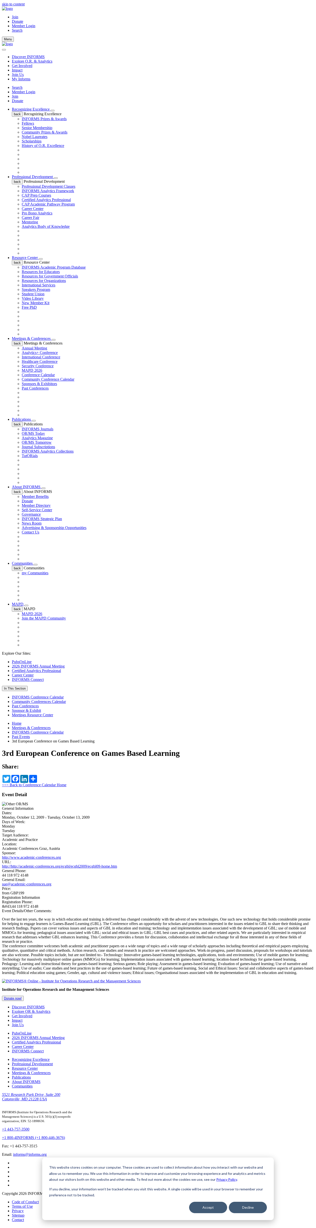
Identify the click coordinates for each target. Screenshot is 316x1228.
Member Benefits (35, 496)
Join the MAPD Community (44, 618)
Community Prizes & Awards (44, 132)
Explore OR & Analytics (31, 1011)
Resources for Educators (41, 272)
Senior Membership (37, 128)
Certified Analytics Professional (46, 200)
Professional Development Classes (48, 186)
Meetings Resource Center (32, 715)
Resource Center (25, 257)
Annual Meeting (34, 348)
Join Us (18, 74)
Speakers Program (36, 289)
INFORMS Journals (37, 429)
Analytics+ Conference (40, 352)
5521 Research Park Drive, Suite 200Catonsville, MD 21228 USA (31, 1096)
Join (15, 17)
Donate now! (13, 998)
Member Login (23, 26)
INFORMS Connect (28, 679)
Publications (22, 419)
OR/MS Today (33, 433)
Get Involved (22, 66)
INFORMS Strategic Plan (42, 519)
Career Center (32, 209)
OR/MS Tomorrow (37, 442)
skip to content (13, 4)
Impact (17, 70)
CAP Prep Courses (36, 195)
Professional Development (33, 177)
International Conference (41, 357)
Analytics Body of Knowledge (46, 226)
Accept (208, 1207)
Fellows (28, 123)
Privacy (18, 1211)
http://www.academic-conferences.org (31, 857)
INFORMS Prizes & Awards (44, 119)
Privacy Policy (226, 1179)
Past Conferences (35, 388)
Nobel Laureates (34, 137)
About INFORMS (26, 487)
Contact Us (30, 532)
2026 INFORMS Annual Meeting (38, 666)
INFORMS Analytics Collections (48, 451)
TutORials (30, 456)
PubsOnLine (22, 662)
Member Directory (36, 505)
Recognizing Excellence (31, 109)
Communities (23, 563)
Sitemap (18, 1215)
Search (17, 87)
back (17, 114)
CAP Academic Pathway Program (48, 204)
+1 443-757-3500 (15, 1129)
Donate (17, 21)
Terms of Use (22, 1206)
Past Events (21, 737)
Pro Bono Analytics (37, 213)
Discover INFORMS (28, 57)
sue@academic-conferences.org (26, 884)
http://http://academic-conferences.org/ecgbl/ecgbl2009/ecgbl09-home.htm (59, 866)
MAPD (18, 604)
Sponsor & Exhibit (26, 710)
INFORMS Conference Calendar (38, 697)
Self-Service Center (37, 510)
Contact (18, 1220)
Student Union (33, 294)
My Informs (21, 79)
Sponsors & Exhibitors (39, 384)
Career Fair (30, 217)
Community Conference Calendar (48, 379)
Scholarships (31, 141)
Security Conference (38, 366)
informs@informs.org (30, 1154)
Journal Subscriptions (38, 447)
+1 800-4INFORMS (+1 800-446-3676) (33, 1137)
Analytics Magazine (37, 438)
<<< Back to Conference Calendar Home (34, 785)
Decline (248, 1207)
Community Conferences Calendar (39, 701)
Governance (31, 514)
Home (16, 723)
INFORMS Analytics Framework (48, 191)
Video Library (33, 298)
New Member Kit (35, 303)
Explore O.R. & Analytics (32, 61)
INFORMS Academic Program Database (54, 267)
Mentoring (30, 222)
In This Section (15, 688)
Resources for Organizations (44, 280)
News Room (31, 523)
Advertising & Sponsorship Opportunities (54, 528)
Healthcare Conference (40, 361)
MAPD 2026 (32, 370)
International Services (38, 285)
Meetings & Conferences (32, 338)
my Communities (35, 573)
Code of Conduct (25, 1202)
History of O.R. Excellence (43, 145)
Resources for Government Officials (50, 276)
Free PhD (29, 307)
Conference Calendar (38, 375)
